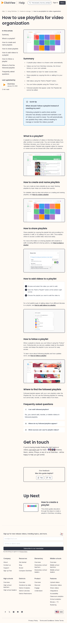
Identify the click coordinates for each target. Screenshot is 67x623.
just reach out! (34, 450)
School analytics (55, 599)
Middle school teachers (54, 566)
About (5, 562)
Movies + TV (54, 602)
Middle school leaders (54, 571)
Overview (38, 562)
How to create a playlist (40, 194)
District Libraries (24, 591)
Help (3, 11)
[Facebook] (5, 612)
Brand (21, 568)
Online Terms (59, 620)
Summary (5, 35)
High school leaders (10, 590)
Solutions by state (25, 585)
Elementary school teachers (41, 566)
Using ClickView (12, 11)
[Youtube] (18, 612)
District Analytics (24, 588)
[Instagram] (13, 612)
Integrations (54, 591)
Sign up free (7, 571)
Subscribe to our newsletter (33, 548)
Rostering (53, 605)
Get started (22, 562)
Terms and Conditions (47, 620)
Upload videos (54, 582)
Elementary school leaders (41, 571)
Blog (20, 565)
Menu (62, 3)
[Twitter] (9, 612)
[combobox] (33, 543)
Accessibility (54, 593)
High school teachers (7, 586)
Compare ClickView (25, 571)
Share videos (54, 588)
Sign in (55, 3)
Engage (37, 588)
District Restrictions (25, 593)
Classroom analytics (56, 596)
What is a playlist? (8, 38)
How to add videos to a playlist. (45, 305)
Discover (37, 585)
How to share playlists (10, 49)
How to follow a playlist (38, 356)
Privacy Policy (33, 620)
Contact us (7, 565)
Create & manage (25, 11)
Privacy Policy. (23, 551)
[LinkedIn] (22, 612)
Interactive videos (56, 585)
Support (6, 568)
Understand (38, 591)
